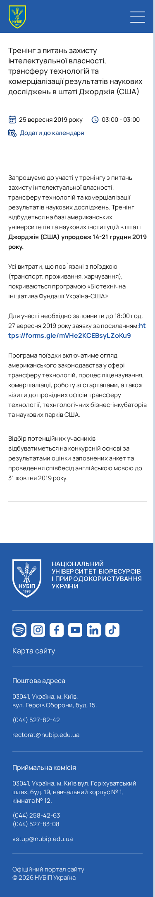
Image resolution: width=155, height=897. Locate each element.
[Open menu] (138, 17)
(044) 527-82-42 (36, 720)
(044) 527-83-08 (36, 824)
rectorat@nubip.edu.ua (45, 734)
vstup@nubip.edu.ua (42, 838)
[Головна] (17, 17)
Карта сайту (33, 650)
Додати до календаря (52, 133)
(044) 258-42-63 (36, 815)
